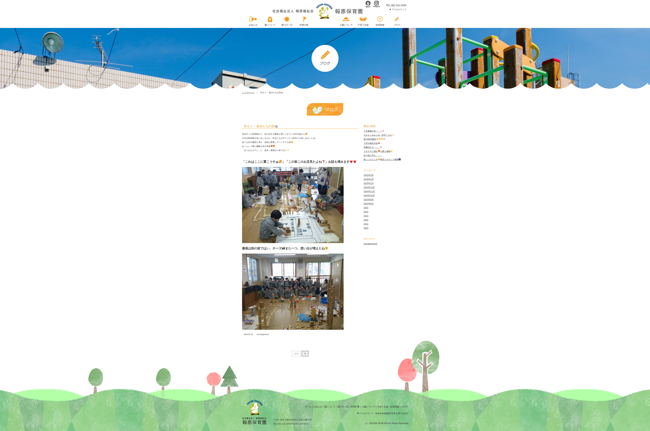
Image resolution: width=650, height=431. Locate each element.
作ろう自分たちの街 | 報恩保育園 (318, 11)
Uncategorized (263, 334)
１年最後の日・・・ (373, 131)
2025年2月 (369, 179)
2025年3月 (369, 175)
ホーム (308, 406)
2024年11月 (369, 191)
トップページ (248, 92)
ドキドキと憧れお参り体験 (377, 151)
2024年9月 (369, 199)
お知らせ (317, 406)
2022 (366, 220)
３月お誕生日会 (371, 143)
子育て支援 (382, 406)
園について (329, 406)
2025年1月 (369, 183)
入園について (368, 406)
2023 (366, 216)
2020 (366, 228)
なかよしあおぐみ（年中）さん (378, 135)
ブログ (404, 406)
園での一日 (343, 406)
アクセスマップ (399, 9)
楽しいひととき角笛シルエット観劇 (381, 159)
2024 (366, 212)
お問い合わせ (402, 413)
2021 (366, 224)
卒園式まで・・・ (372, 147)
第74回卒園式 (370, 139)
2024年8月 (369, 203)
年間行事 (355, 406)
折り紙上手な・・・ (373, 155)
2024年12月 (369, 187)
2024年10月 (369, 195)
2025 (366, 208)
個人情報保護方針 (385, 413)
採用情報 (394, 406)
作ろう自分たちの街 (259, 126)
